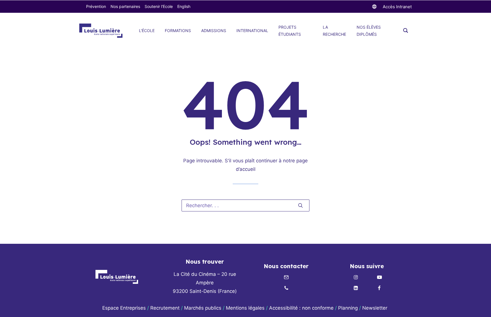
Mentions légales (245, 308)
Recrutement (165, 308)
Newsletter (375, 308)
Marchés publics (202, 308)
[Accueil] (116, 277)
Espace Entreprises (124, 308)
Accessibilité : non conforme (301, 308)
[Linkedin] (356, 288)
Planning (348, 308)
